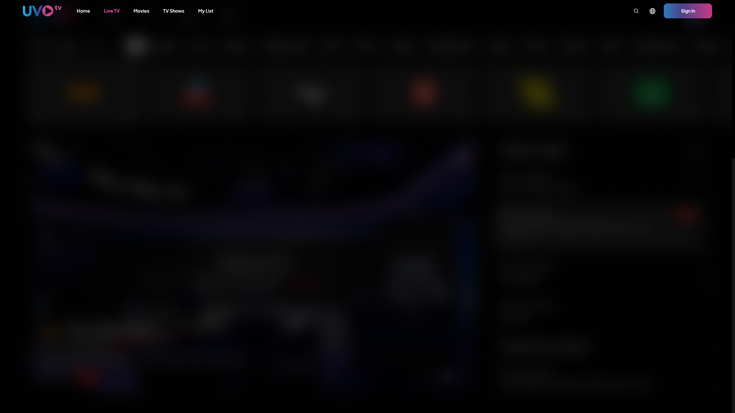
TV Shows (173, 11)
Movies (141, 11)
